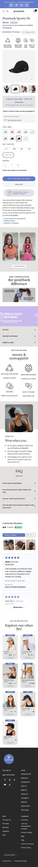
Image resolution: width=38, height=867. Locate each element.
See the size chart (14, 120)
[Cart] (34, 11)
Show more (17, 607)
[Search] (7, 11)
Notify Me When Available (19, 179)
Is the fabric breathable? (12, 483)
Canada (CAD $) (9, 855)
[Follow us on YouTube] (5, 784)
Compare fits (28, 32)
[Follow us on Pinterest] (14, 780)
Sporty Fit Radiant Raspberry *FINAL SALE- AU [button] (15, 587)
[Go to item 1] (8, 544)
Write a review (10, 535)
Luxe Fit (23, 786)
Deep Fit (24, 802)
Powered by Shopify (20, 861)
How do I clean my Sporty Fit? (14, 499)
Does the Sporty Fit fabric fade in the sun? (17, 491)
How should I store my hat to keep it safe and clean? (18, 506)
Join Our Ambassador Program (25, 826)
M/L (21, 149)
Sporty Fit (24, 794)
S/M (14, 149)
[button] (7, 32)
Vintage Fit (25, 798)
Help (22, 840)
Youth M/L (8, 155)
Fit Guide (6, 824)
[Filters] (28, 535)
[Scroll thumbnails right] (33, 544)
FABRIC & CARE (8, 343)
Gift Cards (25, 810)
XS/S (6, 149)
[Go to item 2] (20, 544)
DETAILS (6, 330)
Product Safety (26, 832)
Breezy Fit (24, 778)
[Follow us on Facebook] (5, 780)
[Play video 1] (10, 246)
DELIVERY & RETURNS (10, 336)
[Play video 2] (27, 246)
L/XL (29, 149)
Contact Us (7, 820)
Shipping (6, 831)
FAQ (4, 835)
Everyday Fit (25, 782)
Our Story (24, 820)
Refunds (6, 827)
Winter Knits (25, 806)
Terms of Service (27, 844)
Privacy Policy (26, 848)
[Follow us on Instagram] (9, 780)
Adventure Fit (26, 774)
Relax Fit (24, 790)
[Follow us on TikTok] (9, 784)
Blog (22, 836)
